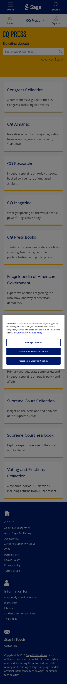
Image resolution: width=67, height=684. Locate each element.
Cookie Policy (35, 332)
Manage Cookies (33, 342)
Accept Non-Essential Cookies (33, 351)
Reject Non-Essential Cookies (33, 360)
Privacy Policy (21, 332)
